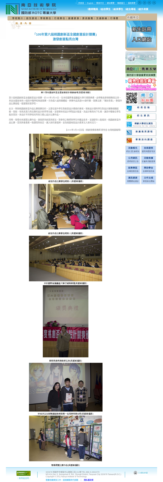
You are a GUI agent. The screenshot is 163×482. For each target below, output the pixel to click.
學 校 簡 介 (17, 18)
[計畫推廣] (148, 164)
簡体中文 (100, 3)
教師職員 (93, 9)
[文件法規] (148, 183)
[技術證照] (148, 154)
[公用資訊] (132, 164)
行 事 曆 (114, 18)
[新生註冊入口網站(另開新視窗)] (141, 47)
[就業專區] (132, 173)
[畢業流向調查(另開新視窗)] (141, 140)
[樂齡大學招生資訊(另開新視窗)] (141, 124)
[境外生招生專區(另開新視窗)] (141, 84)
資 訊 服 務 (87, 18)
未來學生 (118, 9)
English (90, 3)
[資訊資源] (132, 183)
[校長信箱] (141, 108)
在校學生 (106, 9)
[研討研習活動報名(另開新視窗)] (132, 154)
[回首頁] (33, 8)
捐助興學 (131, 3)
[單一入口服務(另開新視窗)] (141, 57)
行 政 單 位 (59, 18)
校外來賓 (143, 9)
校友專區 (131, 9)
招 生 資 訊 (31, 18)
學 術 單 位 (45, 18)
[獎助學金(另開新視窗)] (148, 173)
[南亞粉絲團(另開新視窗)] (141, 98)
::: (75, 3)
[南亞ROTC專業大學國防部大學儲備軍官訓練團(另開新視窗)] (141, 71)
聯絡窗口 (121, 3)
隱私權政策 (88, 480)
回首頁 (81, 3)
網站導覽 (110, 3)
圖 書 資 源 (73, 18)
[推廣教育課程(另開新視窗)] (141, 132)
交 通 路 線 (101, 18)
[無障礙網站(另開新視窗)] (24, 475)
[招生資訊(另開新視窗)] (141, 116)
